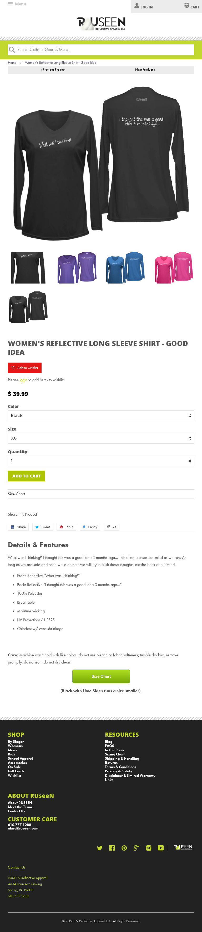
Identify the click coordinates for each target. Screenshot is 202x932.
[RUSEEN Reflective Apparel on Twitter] (100, 849)
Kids (11, 754)
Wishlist (14, 775)
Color (13, 406)
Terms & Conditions (120, 767)
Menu (20, 4)
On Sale (14, 767)
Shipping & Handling (122, 758)
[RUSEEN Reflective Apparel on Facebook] (112, 849)
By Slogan (16, 741)
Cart (194, 7)
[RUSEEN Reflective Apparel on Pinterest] (124, 849)
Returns (111, 762)
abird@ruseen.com (23, 828)
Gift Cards (16, 771)
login (23, 380)
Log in (146, 7)
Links (109, 780)
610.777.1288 (19, 825)
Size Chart (16, 494)
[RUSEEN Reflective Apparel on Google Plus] (136, 849)
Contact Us (16, 811)
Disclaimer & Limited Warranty (130, 775)
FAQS (109, 746)
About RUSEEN (20, 803)
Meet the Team (20, 807)
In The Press (114, 750)
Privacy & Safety (118, 771)
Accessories (17, 762)
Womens (15, 746)
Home (12, 62)
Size (12, 429)
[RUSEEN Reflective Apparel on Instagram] (149, 849)
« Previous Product (53, 69)
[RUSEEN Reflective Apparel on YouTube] (161, 849)
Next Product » (145, 69)
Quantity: (18, 451)
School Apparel (20, 758)
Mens (12, 750)
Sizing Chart (115, 754)
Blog (108, 741)
